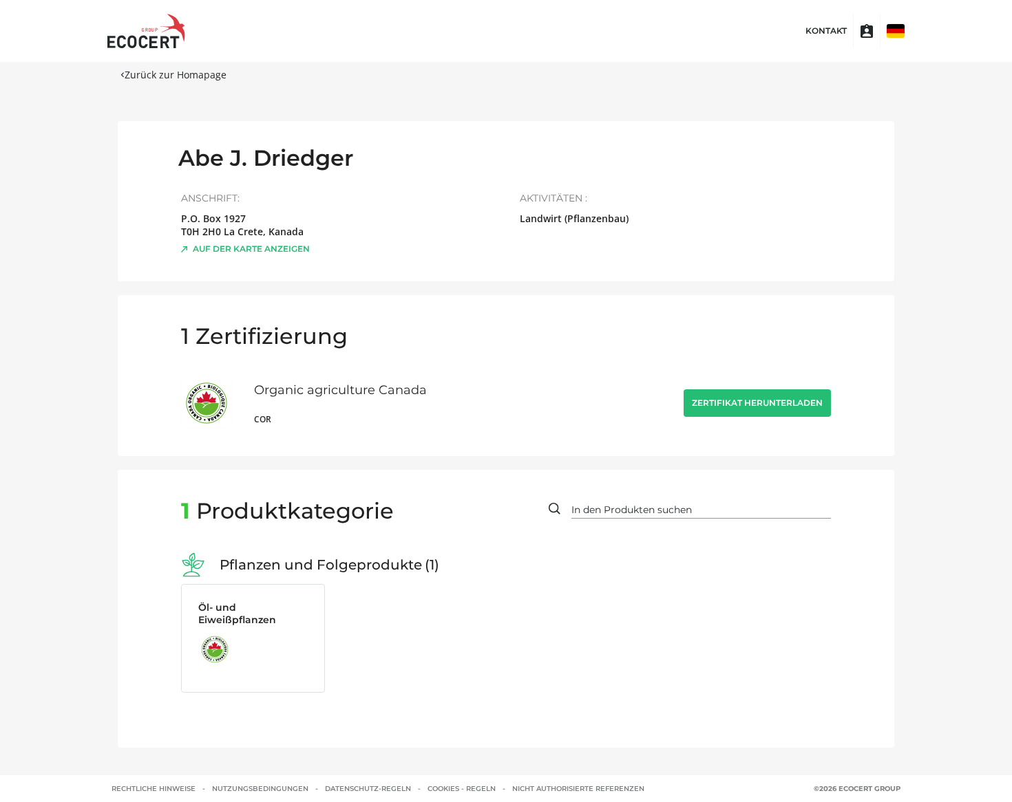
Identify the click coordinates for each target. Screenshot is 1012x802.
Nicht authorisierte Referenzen (578, 788)
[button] (896, 31)
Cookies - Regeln (462, 788)
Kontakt (826, 31)
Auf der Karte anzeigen (251, 248)
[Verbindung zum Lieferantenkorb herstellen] (867, 31)
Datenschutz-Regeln (368, 788)
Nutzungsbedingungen (260, 788)
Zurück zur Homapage (175, 74)
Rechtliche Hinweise (154, 788)
